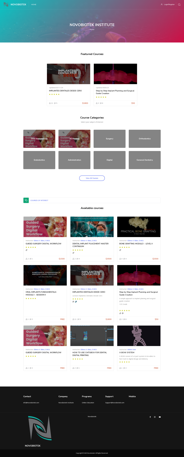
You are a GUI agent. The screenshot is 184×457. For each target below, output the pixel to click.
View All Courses (92, 178)
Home (92, 29)
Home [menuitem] (33, 4)
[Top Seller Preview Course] (68, 74)
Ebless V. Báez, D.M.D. (42, 240)
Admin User (131, 349)
